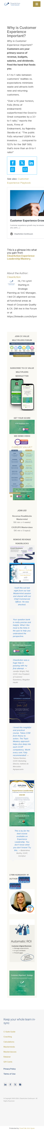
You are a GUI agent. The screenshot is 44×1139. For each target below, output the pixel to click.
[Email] (25, 169)
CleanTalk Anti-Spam (27, 1128)
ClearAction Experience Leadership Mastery (20, 257)
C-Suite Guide (9, 1032)
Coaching (8, 1037)
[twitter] (15, 1084)
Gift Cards (8, 1062)
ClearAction (14, 277)
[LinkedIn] (31, 163)
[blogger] (20, 1084)
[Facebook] (13, 163)
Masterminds (9, 1047)
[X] (22, 163)
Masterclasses (10, 1052)
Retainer (7, 1057)
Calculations (9, 1042)
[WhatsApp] (13, 169)
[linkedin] (5, 1084)
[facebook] (10, 1084)
